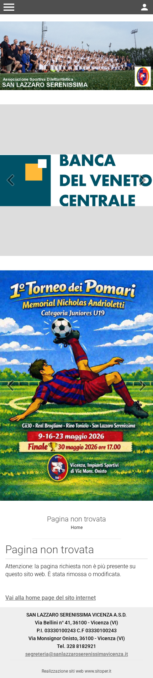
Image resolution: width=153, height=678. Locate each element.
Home (77, 527)
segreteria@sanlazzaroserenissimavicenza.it (76, 654)
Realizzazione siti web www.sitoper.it (76, 671)
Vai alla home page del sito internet (50, 597)
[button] (9, 7)
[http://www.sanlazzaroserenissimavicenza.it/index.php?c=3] (76, 55)
